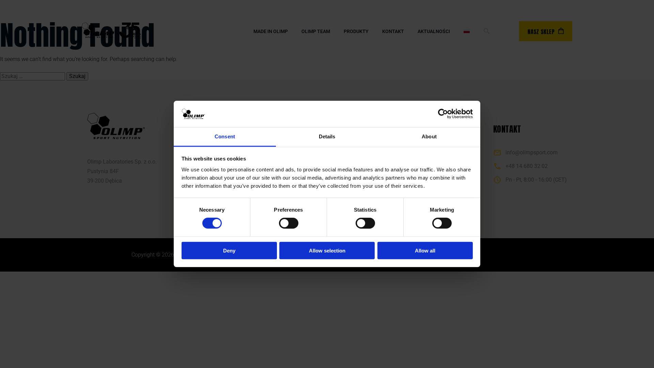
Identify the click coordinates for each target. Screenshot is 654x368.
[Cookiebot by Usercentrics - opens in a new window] (443, 114)
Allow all (425, 250)
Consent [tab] (225, 136)
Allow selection (327, 250)
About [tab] (429, 136)
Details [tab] (327, 136)
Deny (229, 250)
